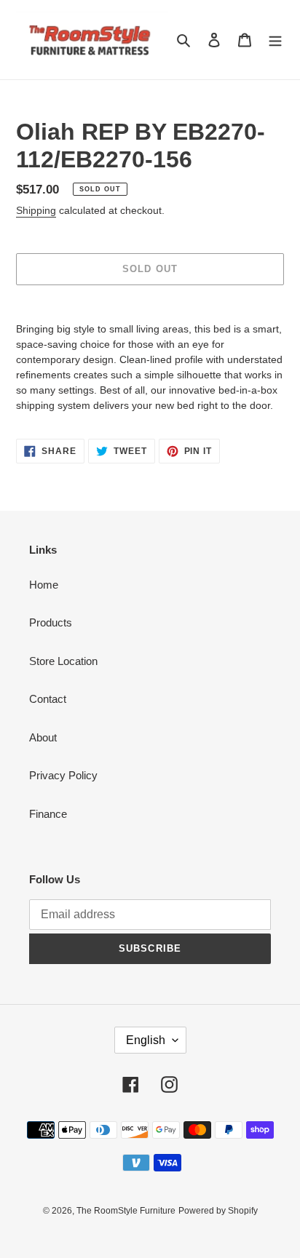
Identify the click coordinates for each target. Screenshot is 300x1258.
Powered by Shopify (218, 1211)
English (145, 1040)
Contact (47, 699)
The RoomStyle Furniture (125, 1211)
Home (43, 584)
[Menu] (275, 39)
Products (50, 622)
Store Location (63, 661)
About (43, 737)
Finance (48, 814)
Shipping (36, 210)
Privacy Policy (63, 775)
